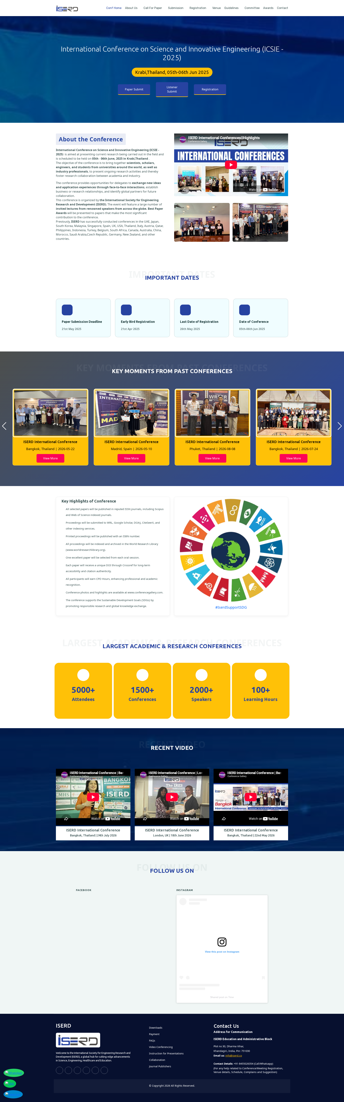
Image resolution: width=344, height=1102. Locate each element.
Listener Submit (172, 89)
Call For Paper (153, 8)
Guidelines (231, 8)
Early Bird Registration (138, 321)
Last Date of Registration (199, 321)
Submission (175, 8)
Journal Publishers (160, 1066)
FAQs (152, 1040)
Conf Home (113, 8)
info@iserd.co (233, 1055)
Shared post (217, 997)
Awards (268, 8)
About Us (131, 8)
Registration (198, 8)
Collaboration (157, 1060)
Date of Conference (254, 321)
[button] (4, 426)
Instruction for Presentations (166, 1053)
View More (50, 458)
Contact (282, 8)
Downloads (155, 1027)
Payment (154, 1034)
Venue (216, 8)
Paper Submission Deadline (82, 321)
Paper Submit (134, 89)
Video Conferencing (161, 1047)
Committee (252, 8)
